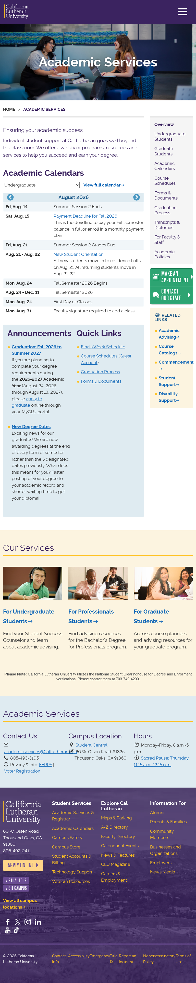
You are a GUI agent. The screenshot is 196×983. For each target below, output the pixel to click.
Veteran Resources (71, 881)
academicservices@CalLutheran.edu (40, 751)
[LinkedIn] (38, 922)
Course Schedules (99, 355)
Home (9, 109)
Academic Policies (164, 254)
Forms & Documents (101, 381)
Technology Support (72, 871)
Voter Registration (22, 771)
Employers (161, 862)
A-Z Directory (114, 827)
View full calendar (102, 185)
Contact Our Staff (171, 295)
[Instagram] (27, 922)
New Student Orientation (79, 254)
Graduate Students (163, 151)
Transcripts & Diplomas (167, 225)
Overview (164, 124)
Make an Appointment (175, 277)
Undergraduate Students (170, 136)
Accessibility (79, 956)
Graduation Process (100, 371)
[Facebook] (7, 922)
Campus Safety (67, 837)
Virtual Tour (16, 880)
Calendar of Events (120, 845)
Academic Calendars (164, 166)
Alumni (157, 812)
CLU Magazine (115, 864)
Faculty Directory (118, 836)
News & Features (118, 855)
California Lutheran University (16, 12)
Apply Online (21, 865)
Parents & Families (168, 821)
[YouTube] (7, 931)
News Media (162, 871)
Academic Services (98, 62)
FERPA (45, 764)
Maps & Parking (116, 817)
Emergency (100, 956)
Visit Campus (16, 888)
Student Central (91, 745)
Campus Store (66, 846)
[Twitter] (17, 922)
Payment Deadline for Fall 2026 (85, 216)
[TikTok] (16, 931)
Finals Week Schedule (103, 346)
